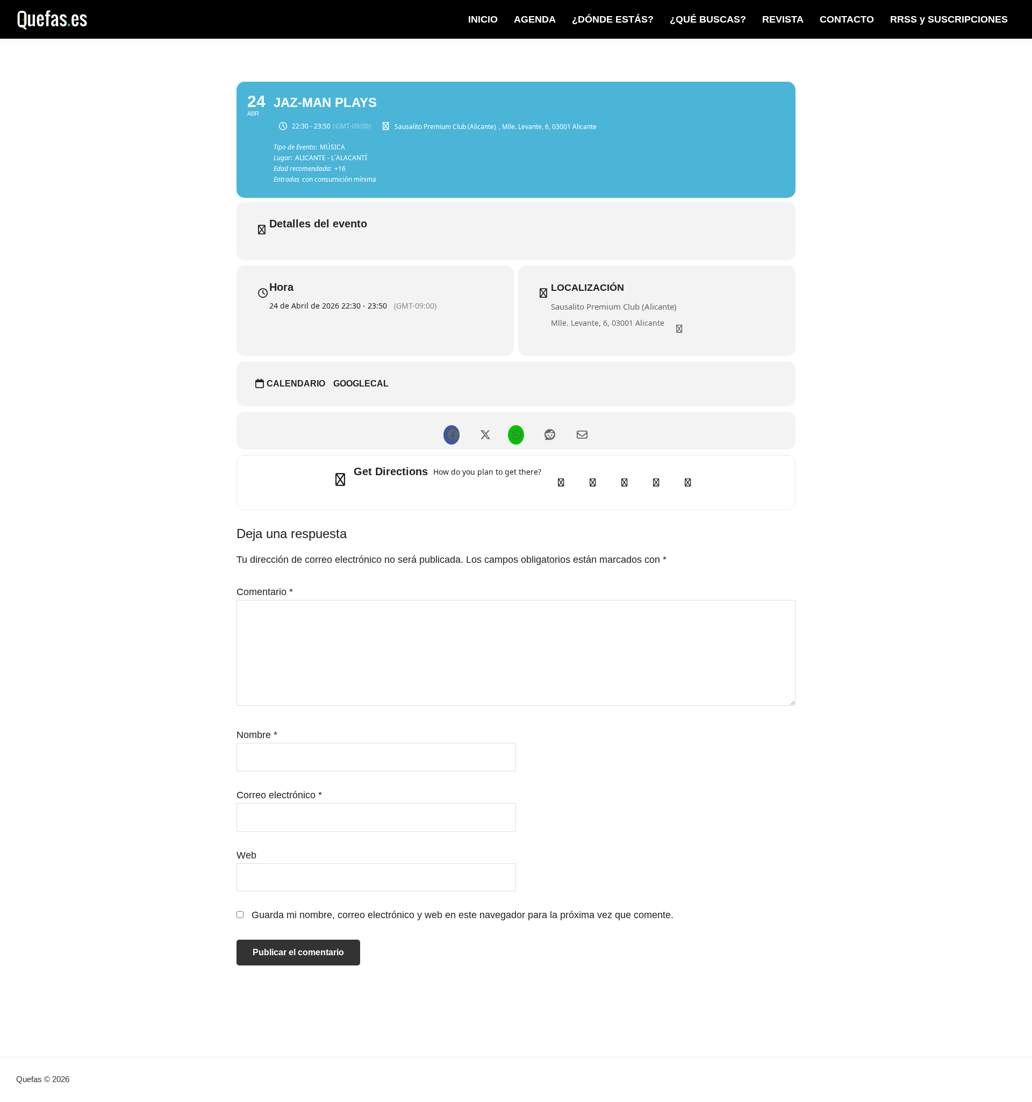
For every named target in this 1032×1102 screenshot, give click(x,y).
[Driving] (592, 482)
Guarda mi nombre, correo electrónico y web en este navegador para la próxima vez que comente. (462, 915)
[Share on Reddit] (548, 430)
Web (246, 855)
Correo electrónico (279, 795)
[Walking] (656, 482)
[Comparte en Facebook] (451, 430)
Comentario (264, 591)
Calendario (296, 383)
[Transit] (624, 482)
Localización (587, 287)
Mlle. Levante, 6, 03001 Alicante (607, 323)
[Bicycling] (688, 482)
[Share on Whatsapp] (516, 430)
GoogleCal (361, 383)
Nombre (256, 734)
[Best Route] (561, 482)
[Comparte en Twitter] (483, 430)
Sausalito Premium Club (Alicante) (614, 306)
